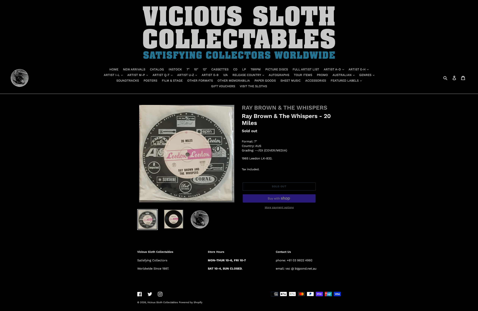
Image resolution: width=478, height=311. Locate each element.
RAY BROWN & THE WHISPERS (284, 107)
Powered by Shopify (190, 302)
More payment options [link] (279, 207)
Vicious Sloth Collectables (162, 302)
